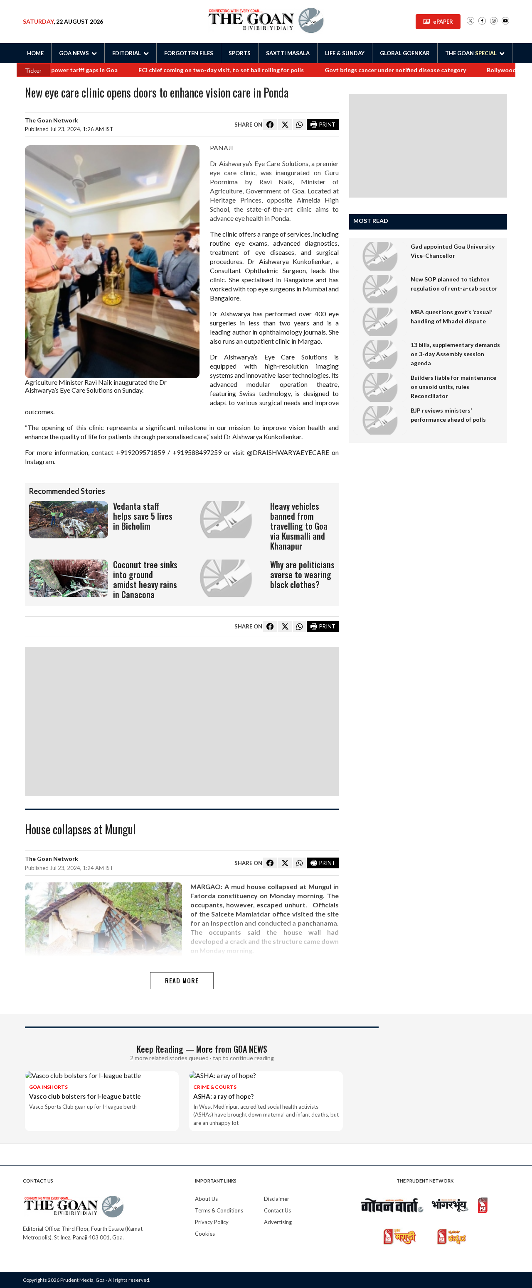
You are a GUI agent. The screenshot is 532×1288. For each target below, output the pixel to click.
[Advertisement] (182, 721)
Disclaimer (276, 1198)
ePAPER (443, 21)
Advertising (278, 1222)
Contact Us (277, 1210)
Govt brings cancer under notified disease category (371, 69)
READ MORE (182, 980)
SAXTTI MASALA (288, 53)
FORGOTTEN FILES (188, 53)
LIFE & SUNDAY (345, 53)
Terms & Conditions (219, 1210)
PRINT (327, 124)
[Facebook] (482, 21)
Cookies (205, 1233)
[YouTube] (505, 21)
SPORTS (240, 53)
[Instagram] (494, 21)
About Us (206, 1198)
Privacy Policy (212, 1222)
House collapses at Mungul (80, 830)
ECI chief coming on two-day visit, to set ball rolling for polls (197, 69)
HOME (35, 53)
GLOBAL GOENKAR (405, 53)
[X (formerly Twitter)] (470, 21)
